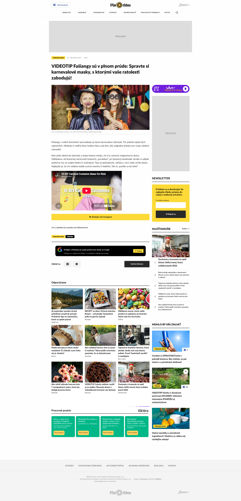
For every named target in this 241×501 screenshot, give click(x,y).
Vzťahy (113, 12)
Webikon (158, 479)
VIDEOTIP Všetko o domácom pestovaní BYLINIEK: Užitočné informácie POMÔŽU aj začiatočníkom (167, 398)
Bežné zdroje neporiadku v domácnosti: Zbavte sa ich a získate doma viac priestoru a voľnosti (173, 275)
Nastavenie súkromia (90, 466)
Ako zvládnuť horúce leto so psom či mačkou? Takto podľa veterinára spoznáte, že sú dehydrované (173, 307)
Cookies (69, 466)
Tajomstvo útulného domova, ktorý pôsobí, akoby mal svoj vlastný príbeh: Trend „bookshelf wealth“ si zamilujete (173, 286)
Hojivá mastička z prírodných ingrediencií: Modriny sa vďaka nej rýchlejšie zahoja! (168, 436)
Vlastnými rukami (58, 58)
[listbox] (182, 229)
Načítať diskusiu (137, 264)
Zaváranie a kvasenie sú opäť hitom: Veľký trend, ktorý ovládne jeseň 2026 (172, 262)
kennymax (144, 479)
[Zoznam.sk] (184, 5)
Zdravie (67, 12)
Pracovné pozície (61, 410)
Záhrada (157, 386)
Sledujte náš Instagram (102, 217)
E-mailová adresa (162, 200)
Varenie (82, 12)
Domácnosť (130, 12)
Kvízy (167, 12)
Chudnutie (98, 12)
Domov (172, 466)
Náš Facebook (62, 5)
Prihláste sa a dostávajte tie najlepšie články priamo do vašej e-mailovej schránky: (169, 192)
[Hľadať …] (177, 12)
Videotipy (70, 236)
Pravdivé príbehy (150, 12)
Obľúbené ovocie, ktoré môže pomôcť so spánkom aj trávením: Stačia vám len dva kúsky (173, 296)
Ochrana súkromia (139, 466)
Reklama (159, 466)
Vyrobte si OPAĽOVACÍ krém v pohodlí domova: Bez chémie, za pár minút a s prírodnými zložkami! (169, 359)
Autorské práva (115, 466)
